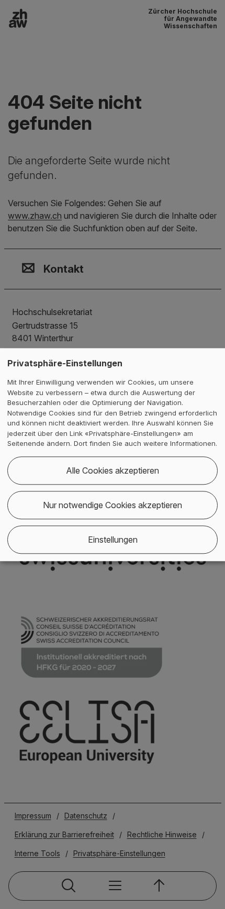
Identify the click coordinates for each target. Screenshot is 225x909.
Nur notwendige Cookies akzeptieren (112, 505)
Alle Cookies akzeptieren (112, 470)
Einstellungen (113, 539)
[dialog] (112, 454)
